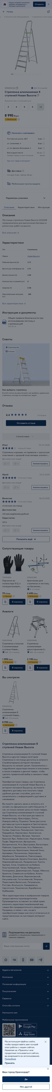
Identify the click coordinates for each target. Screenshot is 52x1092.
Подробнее (10, 1059)
